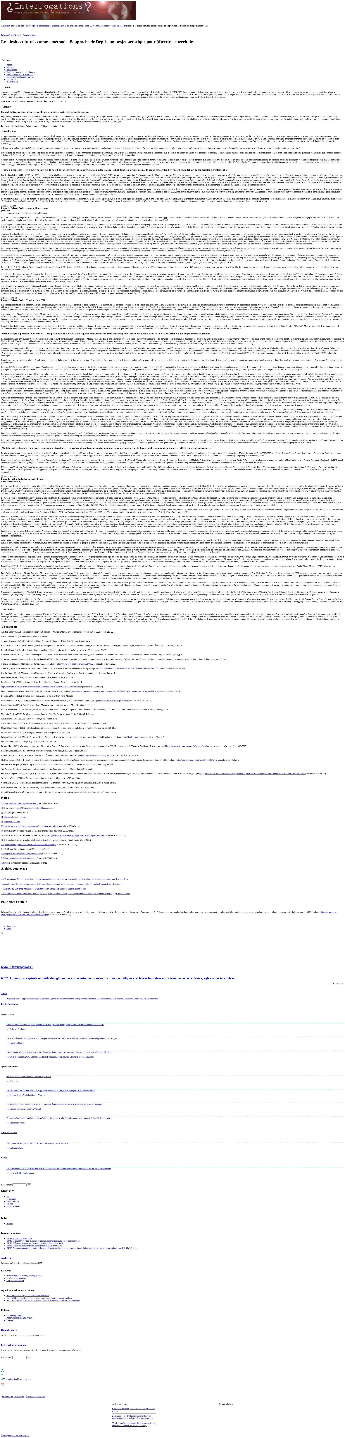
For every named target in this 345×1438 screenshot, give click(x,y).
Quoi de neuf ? (9, 1330)
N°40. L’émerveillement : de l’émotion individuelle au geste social (35, 1243)
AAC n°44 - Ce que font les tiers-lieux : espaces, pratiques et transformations (39, 1298)
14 (31, 559)
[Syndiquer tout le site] (35, 1396)
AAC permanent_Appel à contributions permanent (27, 1295)
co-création (11, 1199)
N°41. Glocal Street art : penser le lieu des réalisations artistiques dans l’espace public (43, 1241)
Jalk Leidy (14, 1081)
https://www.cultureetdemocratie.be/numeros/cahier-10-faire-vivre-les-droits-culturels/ (127, 668)
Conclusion (11, 79)
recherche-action (13, 1206)
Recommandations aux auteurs (19, 1318)
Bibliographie (12, 82)
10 (335, 460)
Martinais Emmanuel (47, 1057)
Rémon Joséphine (113, 884)
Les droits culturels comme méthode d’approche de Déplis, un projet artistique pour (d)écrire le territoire (50, 1090)
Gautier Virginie (29, 35)
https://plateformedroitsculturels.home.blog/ (23, 854)
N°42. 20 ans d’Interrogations (19, 1238)
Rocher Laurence (86, 1057)
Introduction (11, 69)
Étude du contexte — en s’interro (20, 72)
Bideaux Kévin (16, 1148)
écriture (9, 1204)
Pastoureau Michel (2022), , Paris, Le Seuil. (37, 1143)
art (7, 1196)
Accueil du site (7, 26)
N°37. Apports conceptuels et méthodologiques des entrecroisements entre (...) (59, 26)
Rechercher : (6, 1185)
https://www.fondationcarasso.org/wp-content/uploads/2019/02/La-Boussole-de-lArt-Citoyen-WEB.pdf (115, 691)
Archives (6, 1258)
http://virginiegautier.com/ (15, 817)
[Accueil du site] (68, 19)
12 (186, 512)
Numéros (20, 26)
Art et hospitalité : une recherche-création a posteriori (28, 1076)
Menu (8, 928)
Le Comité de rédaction (16, 1278)
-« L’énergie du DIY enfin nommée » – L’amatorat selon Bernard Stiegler (32, 889)
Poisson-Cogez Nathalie (11, 35)
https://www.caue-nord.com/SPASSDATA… (76, 664)
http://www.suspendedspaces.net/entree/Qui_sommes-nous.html (31, 826)
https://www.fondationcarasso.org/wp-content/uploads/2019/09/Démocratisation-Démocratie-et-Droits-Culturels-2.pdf (255, 773)
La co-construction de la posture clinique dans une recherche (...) (134, 1424)
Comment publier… (14, 1315)
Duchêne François (17, 1057)
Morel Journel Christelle (67, 1057)
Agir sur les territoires (121, 26)
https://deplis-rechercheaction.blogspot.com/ (34, 808)
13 (114, 533)
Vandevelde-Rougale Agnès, (124, 1423)
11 (162, 493)
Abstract (10, 67)
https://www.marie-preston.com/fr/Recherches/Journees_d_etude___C (196, 746)
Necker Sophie (99, 884)
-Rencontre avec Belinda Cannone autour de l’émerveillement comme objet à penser (36, 884)
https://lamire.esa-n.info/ (133, 737)
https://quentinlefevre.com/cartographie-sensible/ (110, 700)
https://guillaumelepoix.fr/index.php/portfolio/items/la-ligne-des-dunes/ (75, 835)
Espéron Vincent (34, 1109)
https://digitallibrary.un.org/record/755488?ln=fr (197, 760)
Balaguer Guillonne (18, 1029)
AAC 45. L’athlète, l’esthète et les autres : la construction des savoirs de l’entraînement (43, 1300)
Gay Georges (32, 1057)
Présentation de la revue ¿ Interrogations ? (24, 1276)
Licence (9, 1320)
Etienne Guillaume (18, 1109)
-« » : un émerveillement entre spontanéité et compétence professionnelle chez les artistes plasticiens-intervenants (56, 879)
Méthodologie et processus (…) (19, 74)
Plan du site (19, 1396)
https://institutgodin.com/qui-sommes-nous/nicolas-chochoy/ (30, 844)
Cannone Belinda (84, 884)
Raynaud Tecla (121, 879)
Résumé (9, 65)
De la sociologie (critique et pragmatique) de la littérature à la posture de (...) (132, 1417)
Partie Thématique (102, 26)
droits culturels (12, 1201)
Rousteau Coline (123, 893)
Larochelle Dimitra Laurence (22, 1173)
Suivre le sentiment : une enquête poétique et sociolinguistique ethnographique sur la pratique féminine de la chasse (55, 1024)
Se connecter (7, 1396)
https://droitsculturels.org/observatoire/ (20, 803)
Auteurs (9, 1223)
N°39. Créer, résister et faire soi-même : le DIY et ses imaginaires (34, 1246)
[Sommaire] (1, 87)
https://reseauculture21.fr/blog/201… (101, 755)
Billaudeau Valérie (17, 1123)
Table (4, 993)
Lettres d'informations (13, 1345)
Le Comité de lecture (15, 1280)
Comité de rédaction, (121, 1408)
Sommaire (10, 926)
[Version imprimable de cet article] (16, 1379)
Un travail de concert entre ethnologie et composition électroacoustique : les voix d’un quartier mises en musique (54, 1104)
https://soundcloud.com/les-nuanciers (20, 858)
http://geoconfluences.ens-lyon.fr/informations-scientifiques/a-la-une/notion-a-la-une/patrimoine (41, 687)
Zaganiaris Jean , (119, 1416)
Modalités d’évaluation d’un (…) (20, 77)
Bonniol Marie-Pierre (77, 889)
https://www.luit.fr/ (12, 822)
